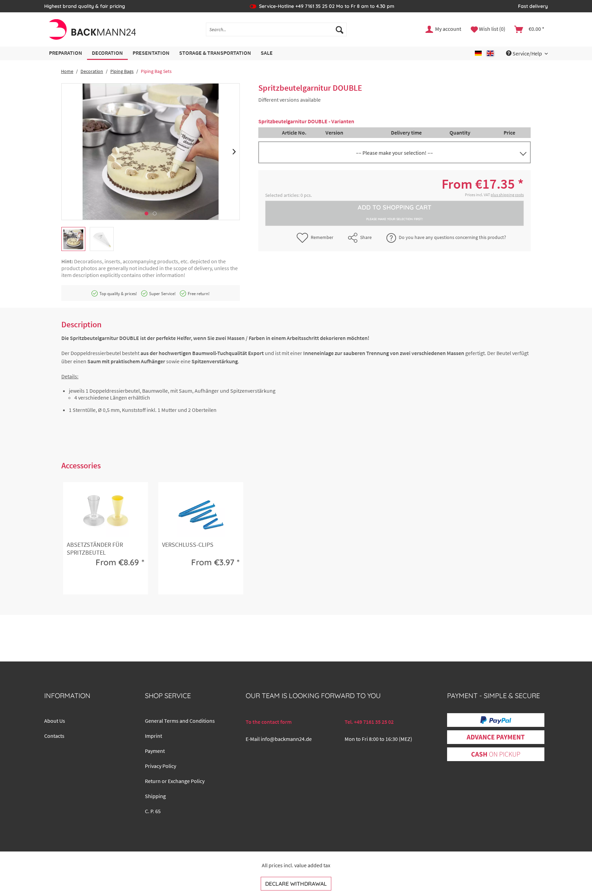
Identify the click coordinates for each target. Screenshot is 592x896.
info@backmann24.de (286, 738)
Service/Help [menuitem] (527, 53)
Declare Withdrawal (296, 883)
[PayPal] (495, 720)
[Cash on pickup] (495, 754)
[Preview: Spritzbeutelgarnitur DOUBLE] (73, 239)
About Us (54, 720)
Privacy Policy (160, 765)
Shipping (155, 796)
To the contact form (269, 721)
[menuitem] (276, 29)
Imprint (153, 735)
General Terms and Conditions (180, 720)
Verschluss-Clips (187, 544)
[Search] (339, 29)
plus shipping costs (507, 194)
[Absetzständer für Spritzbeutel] (105, 513)
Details (104, 584)
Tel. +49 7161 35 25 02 (369, 721)
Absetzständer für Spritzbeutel (95, 548)
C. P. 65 (153, 811)
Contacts (54, 735)
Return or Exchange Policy (175, 781)
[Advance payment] (496, 737)
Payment (155, 750)
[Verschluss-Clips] (200, 513)
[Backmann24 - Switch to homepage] (92, 29)
